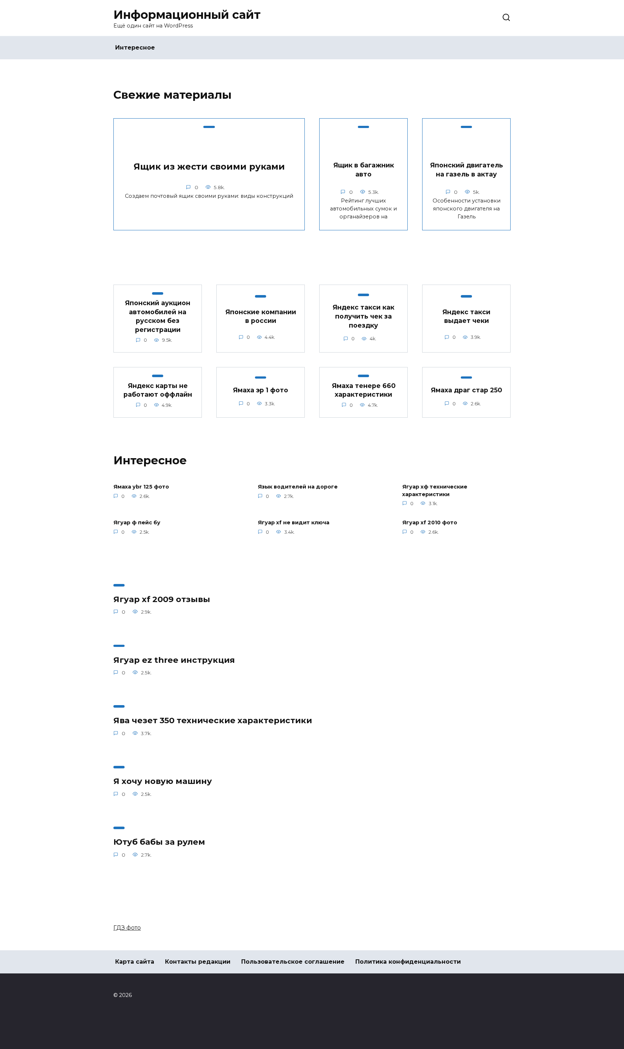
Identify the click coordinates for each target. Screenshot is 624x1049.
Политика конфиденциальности (408, 961)
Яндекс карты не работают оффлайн (158, 389)
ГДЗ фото (127, 927)
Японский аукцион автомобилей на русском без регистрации (157, 316)
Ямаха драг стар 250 (466, 390)
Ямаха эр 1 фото (260, 390)
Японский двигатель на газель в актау (466, 169)
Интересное (135, 47)
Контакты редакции (197, 961)
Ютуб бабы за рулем (159, 842)
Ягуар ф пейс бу (136, 523)
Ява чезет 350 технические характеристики (212, 721)
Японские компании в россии (260, 316)
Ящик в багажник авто (363, 169)
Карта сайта (134, 961)
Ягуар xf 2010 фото (429, 523)
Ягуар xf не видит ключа (293, 523)
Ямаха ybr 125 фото (141, 487)
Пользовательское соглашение (292, 961)
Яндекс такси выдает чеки (466, 316)
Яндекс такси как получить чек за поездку (363, 316)
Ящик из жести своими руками (209, 167)
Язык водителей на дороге (298, 487)
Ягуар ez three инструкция (174, 660)
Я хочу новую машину (162, 781)
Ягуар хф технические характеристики (434, 491)
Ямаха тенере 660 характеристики (363, 389)
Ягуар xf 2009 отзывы (161, 599)
